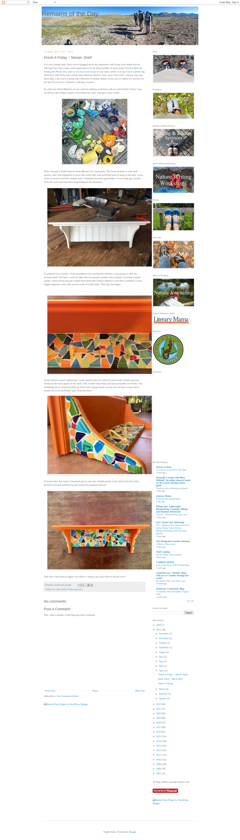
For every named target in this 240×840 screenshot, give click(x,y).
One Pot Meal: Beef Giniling (168, 554)
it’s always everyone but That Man (171, 470)
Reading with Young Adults (168, 499)
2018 (158, 722)
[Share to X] (85, 585)
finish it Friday (67, 589)
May (161, 666)
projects (78, 589)
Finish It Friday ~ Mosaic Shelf (173, 674)
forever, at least (163, 467)
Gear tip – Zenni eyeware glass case (171, 514)
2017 (158, 727)
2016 (158, 732)
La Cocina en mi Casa (83, 71)
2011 (158, 755)
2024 (158, 625)
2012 (158, 750)
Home (95, 691)
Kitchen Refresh (133, 68)
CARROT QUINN (165, 562)
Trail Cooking (163, 552)
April (162, 670)
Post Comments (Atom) (68, 696)
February (163, 694)
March (162, 689)
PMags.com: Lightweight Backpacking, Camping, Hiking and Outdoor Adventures (171, 509)
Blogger (132, 832)
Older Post (140, 691)
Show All (190, 601)
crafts (58, 589)
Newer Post (50, 691)
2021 (158, 709)
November (164, 638)
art (53, 589)
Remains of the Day (70, 13)
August (162, 652)
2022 (158, 704)
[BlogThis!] (82, 585)
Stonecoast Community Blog (170, 589)
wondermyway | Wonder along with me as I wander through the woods (172, 575)
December (164, 633)
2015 (158, 736)
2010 (158, 759)
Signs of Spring (165, 683)
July (161, 657)
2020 (158, 713)
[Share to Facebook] (88, 585)
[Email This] (79, 585)
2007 (158, 773)
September (164, 647)
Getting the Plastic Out (55, 71)
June (161, 661)
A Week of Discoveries (166, 544)
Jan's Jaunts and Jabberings (170, 522)
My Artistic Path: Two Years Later (171, 581)
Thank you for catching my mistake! (172, 488)
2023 (158, 629)
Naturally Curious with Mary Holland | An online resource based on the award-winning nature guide (173, 481)
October (163, 643)
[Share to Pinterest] (91, 585)
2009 (158, 764)
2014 (158, 741)
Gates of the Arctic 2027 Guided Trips (172, 565)
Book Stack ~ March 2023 (170, 679)
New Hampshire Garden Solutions (173, 541)
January (163, 698)
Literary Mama (163, 496)
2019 (158, 718)
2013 (158, 746)
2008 (158, 769)
